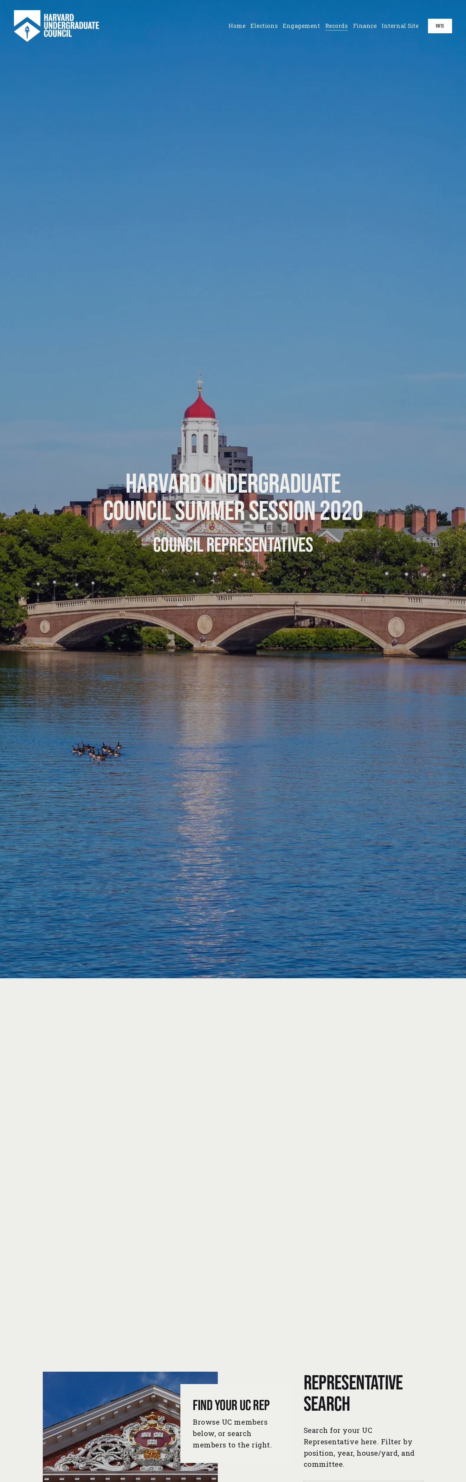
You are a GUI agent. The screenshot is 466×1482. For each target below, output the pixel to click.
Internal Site (400, 25)
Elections (264, 25)
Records (336, 25)
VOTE (440, 26)
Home (237, 25)
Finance (365, 25)
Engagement (301, 25)
